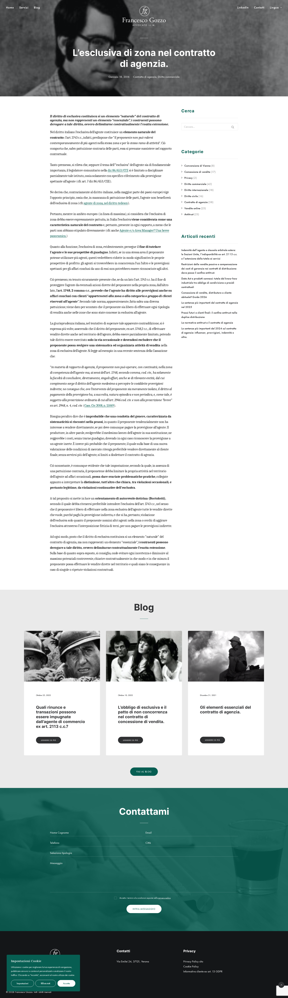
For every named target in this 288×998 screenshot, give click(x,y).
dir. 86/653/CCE (118, 170)
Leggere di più (48, 740)
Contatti (259, 7)
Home (10, 7)
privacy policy (164, 897)
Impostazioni (22, 983)
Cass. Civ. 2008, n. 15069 (99, 405)
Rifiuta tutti (45, 983)
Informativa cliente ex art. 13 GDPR (202, 971)
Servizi (23, 7)
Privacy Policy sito (193, 961)
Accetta (66, 983)
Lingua (274, 7)
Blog (37, 7)
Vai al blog (144, 771)
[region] (43, 973)
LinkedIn (242, 7)
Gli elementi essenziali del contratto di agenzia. (61, 710)
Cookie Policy (191, 966)
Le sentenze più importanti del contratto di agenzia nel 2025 (226, 712)
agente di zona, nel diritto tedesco (106, 203)
